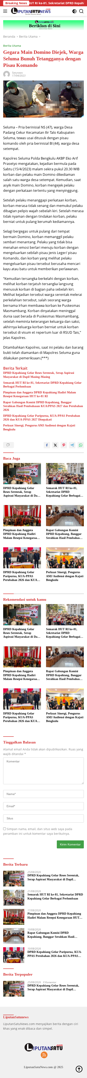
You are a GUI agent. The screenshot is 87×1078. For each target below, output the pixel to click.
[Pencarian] (81, 11)
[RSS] (44, 1055)
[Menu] (6, 11)
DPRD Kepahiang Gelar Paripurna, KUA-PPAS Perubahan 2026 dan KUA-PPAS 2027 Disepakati (41, 417)
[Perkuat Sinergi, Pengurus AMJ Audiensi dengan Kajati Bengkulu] (65, 558)
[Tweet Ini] (55, 445)
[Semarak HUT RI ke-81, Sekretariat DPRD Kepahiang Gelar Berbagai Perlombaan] (65, 473)
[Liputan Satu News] (30, 11)
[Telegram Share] (72, 445)
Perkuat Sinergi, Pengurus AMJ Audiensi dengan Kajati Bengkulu (39, 427)
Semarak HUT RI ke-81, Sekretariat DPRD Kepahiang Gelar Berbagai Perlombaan (42, 384)
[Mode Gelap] (74, 11)
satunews (17, 72)
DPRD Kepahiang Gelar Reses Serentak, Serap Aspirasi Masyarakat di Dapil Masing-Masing (38, 374)
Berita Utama (12, 46)
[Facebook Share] (47, 445)
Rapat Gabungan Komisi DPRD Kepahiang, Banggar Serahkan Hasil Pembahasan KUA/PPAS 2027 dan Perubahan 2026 (43, 406)
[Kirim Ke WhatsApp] (80, 445)
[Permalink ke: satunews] (6, 74)
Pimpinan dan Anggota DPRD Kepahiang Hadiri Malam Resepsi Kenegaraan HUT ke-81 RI (39, 394)
